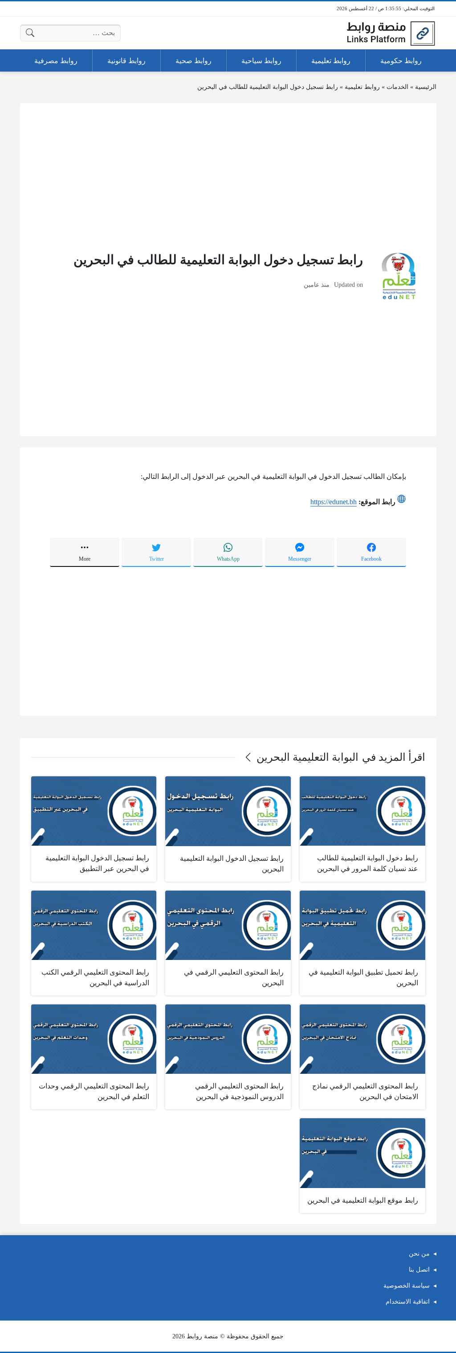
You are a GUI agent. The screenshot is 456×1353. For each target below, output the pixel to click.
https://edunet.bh (333, 502)
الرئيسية (425, 87)
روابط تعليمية (362, 87)
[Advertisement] (228, 176)
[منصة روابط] (390, 33)
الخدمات (397, 87)
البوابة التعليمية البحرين (307, 757)
